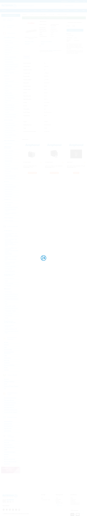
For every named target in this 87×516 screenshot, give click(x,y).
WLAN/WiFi (7, 464)
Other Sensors (8, 196)
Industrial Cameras (9, 407)
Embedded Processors (10, 402)
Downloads (56, 10)
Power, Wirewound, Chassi (11, 308)
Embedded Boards (9, 400)
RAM (6, 102)
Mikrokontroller (8, 93)
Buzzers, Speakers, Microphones (9, 326)
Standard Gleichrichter (10, 130)
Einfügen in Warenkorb (74, 30)
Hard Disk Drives (8, 426)
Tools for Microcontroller (10, 114)
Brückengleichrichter (10, 123)
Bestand (69, 33)
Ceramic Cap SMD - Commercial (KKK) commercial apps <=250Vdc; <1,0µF (11, 235)
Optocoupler (8, 164)
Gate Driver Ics (8, 50)
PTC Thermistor (8, 315)
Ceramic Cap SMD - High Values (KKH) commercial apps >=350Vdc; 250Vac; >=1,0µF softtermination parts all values (11, 242)
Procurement (26, 10)
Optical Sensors (8, 194)
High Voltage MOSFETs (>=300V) (10, 214)
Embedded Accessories (10, 398)
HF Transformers (9, 283)
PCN (35, 10)
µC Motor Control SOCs (10, 117)
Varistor (6, 318)
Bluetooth (6, 442)
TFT (5, 388)
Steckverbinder (8, 349)
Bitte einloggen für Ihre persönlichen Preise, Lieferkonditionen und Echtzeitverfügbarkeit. (46, 17)
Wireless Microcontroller (10, 461)
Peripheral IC (8, 100)
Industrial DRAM (8, 421)
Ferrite (6, 281)
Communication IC (9, 81)
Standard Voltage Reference (11, 64)
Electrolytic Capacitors (10, 266)
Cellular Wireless (8, 445)
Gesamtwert (69, 40)
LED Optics (7, 166)
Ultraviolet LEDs (9, 155)
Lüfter (5, 355)
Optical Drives (7, 431)
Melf (6, 301)
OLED (5, 384)
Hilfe (83, 10)
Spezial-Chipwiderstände (11, 296)
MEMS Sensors (8, 191)
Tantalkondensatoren (10, 271)
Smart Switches (8, 59)
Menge (68, 26)
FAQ (57, 498)
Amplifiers (7, 45)
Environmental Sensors (10, 186)
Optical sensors (8, 153)
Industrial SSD (7, 428)
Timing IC (7, 112)
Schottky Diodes (9, 132)
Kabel (5, 347)
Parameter (26, 56)
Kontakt (76, 10)
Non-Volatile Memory (10, 97)
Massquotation (44, 10)
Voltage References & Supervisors (10, 69)
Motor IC (7, 54)
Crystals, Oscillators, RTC (11, 329)
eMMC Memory (8, 86)
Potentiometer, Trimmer (10, 310)
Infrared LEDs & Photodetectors (8, 161)
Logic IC (7, 90)
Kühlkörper (7, 362)
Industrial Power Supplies (10, 412)
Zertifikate (72, 500)
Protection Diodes (9, 127)
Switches (6, 370)
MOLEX (53, 27)
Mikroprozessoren (9, 95)
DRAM (6, 83)
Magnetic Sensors (9, 189)
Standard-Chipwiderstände (11, 294)
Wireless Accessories (9, 459)
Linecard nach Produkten (10, 19)
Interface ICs (8, 52)
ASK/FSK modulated (9, 440)
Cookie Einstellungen (75, 504)
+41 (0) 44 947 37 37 (45, 499)
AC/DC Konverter (9, 42)
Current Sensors (9, 184)
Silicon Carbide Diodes (10, 135)
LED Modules (8, 171)
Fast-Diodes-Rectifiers (10, 125)
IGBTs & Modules (9, 202)
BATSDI (6, 342)
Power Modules (8, 143)
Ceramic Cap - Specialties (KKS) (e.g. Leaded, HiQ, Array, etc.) (11, 258)
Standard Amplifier (9, 61)
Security (6, 456)
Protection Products (9, 365)
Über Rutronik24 (59, 502)
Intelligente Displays (9, 381)
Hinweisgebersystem (74, 502)
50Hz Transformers (9, 278)
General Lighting (9, 158)
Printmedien (66, 10)
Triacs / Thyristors (9, 220)
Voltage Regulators (9, 72)
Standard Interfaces (9, 109)
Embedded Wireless (9, 447)
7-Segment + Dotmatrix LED (11, 168)
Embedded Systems (9, 405)
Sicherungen (7, 358)
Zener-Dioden (8, 137)
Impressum (72, 501)
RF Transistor (8, 205)
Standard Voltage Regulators (12, 66)
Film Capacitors (8, 268)
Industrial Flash (8, 423)
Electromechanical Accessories (9, 352)
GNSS (5, 449)
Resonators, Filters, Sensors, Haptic (12, 332)
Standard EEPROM (9, 107)
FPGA (6, 88)
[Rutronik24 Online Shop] (9, 5)
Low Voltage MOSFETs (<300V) (10, 210)
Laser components (9, 150)
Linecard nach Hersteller (10, 26)
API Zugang (58, 499)
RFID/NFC (6, 454)
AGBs (71, 498)
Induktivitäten (8, 285)
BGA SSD (7, 78)
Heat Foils (6, 360)
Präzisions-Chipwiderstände (11, 299)
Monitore (6, 379)
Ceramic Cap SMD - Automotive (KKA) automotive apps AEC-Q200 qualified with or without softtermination (11, 251)
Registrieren (59, 505)
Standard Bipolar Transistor (11, 207)
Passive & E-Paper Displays (11, 386)
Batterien (6, 344)
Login (58, 504)
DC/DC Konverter (9, 47)
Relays (6, 367)
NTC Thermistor (8, 313)
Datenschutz (73, 499)
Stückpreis (69, 37)
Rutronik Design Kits (10, 105)
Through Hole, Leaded (10, 306)
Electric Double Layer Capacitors (10, 263)
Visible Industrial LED (10, 178)
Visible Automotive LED (10, 176)
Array (6, 303)
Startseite (4, 10)
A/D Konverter (8, 40)
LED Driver (7, 173)
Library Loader (52, 50)
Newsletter (58, 501)
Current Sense (8, 291)
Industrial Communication (10, 409)
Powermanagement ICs (10, 57)
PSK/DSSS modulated (9, 452)
